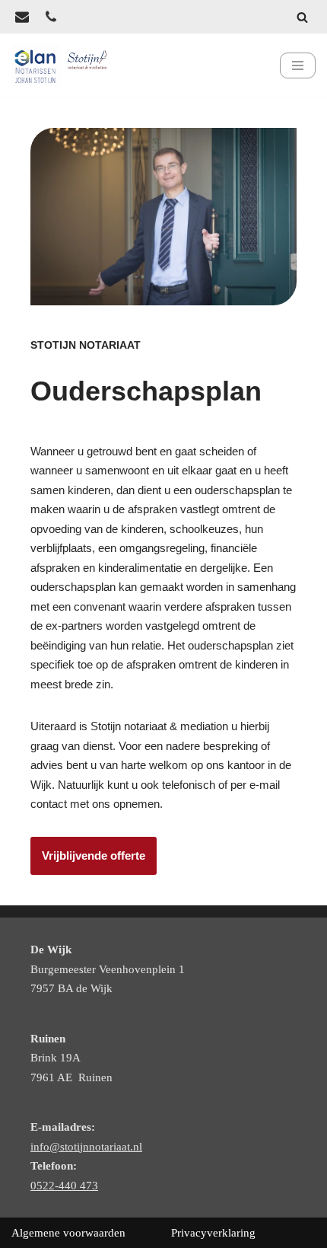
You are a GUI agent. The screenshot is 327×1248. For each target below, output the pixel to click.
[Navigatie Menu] (298, 65)
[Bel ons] (51, 16)
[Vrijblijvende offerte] (22, 16)
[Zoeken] (302, 17)
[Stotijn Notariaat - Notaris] (61, 65)
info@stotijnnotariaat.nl (86, 1147)
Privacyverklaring (213, 1233)
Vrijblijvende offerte (93, 855)
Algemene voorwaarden (68, 1233)
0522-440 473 (64, 1185)
